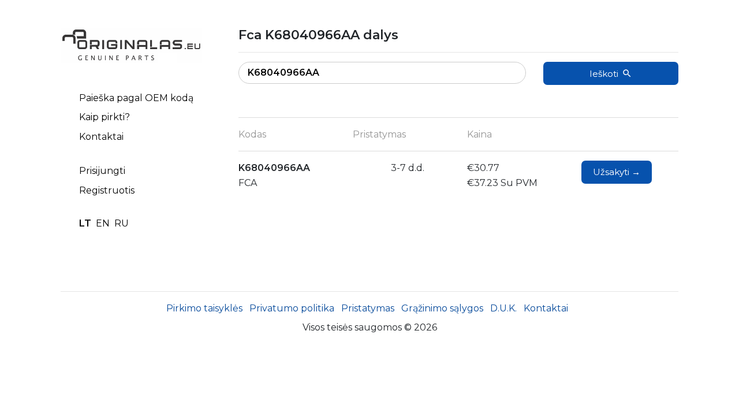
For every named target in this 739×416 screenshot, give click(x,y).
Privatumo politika (291, 308)
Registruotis (107, 190)
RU (121, 223)
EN (103, 223)
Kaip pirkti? (104, 117)
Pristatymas (367, 308)
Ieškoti (603, 73)
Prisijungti (102, 170)
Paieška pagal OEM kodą (136, 97)
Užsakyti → (616, 171)
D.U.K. (503, 308)
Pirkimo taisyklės (204, 308)
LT (85, 223)
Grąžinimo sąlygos (442, 308)
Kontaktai (101, 136)
